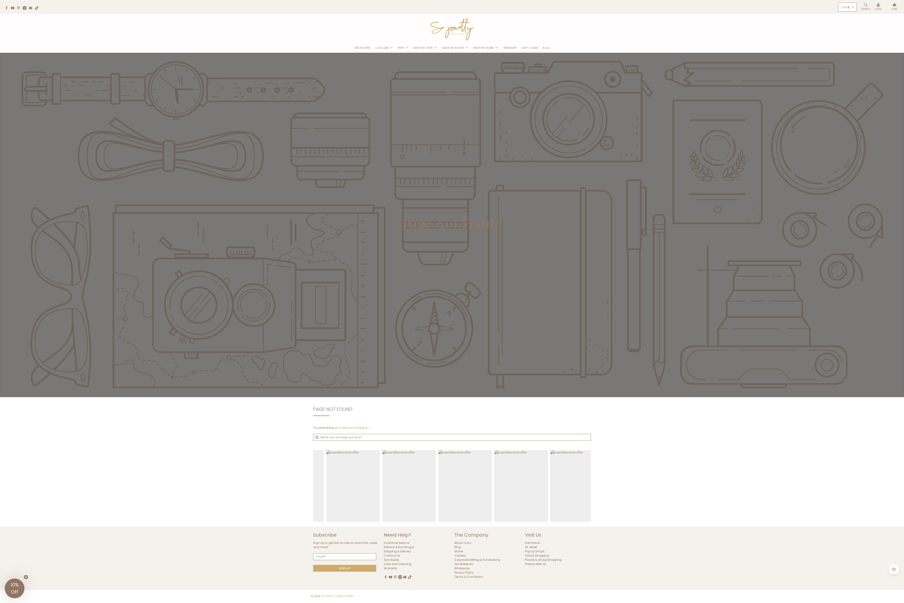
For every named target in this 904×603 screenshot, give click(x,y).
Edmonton (532, 543)
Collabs (381, 47)
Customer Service (396, 543)
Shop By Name (483, 47)
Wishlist (510, 47)
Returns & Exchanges (399, 547)
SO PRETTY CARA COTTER (337, 596)
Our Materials (463, 564)
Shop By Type (423, 47)
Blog (457, 547)
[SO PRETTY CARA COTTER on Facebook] (8, 8)
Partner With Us (535, 564)
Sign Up (345, 568)
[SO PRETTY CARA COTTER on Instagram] (26, 8)
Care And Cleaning (398, 564)
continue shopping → (355, 427)
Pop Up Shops (535, 551)
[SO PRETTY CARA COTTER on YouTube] (14, 8)
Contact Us (392, 556)
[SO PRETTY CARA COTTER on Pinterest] (20, 8)
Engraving (362, 47)
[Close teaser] (26, 577)
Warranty (390, 568)
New (401, 47)
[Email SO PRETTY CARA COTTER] (32, 8)
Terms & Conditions (468, 577)
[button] (14, 588)
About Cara (462, 543)
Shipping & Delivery (397, 551)
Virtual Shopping (537, 556)
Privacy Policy (464, 572)
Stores (458, 551)
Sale (546, 47)
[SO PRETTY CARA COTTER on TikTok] (38, 8)
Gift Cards (529, 47)
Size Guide (391, 560)
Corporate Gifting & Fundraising (477, 560)
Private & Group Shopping (543, 560)
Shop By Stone (453, 47)
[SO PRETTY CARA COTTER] (452, 29)
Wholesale (461, 568)
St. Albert (531, 547)
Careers (460, 556)
